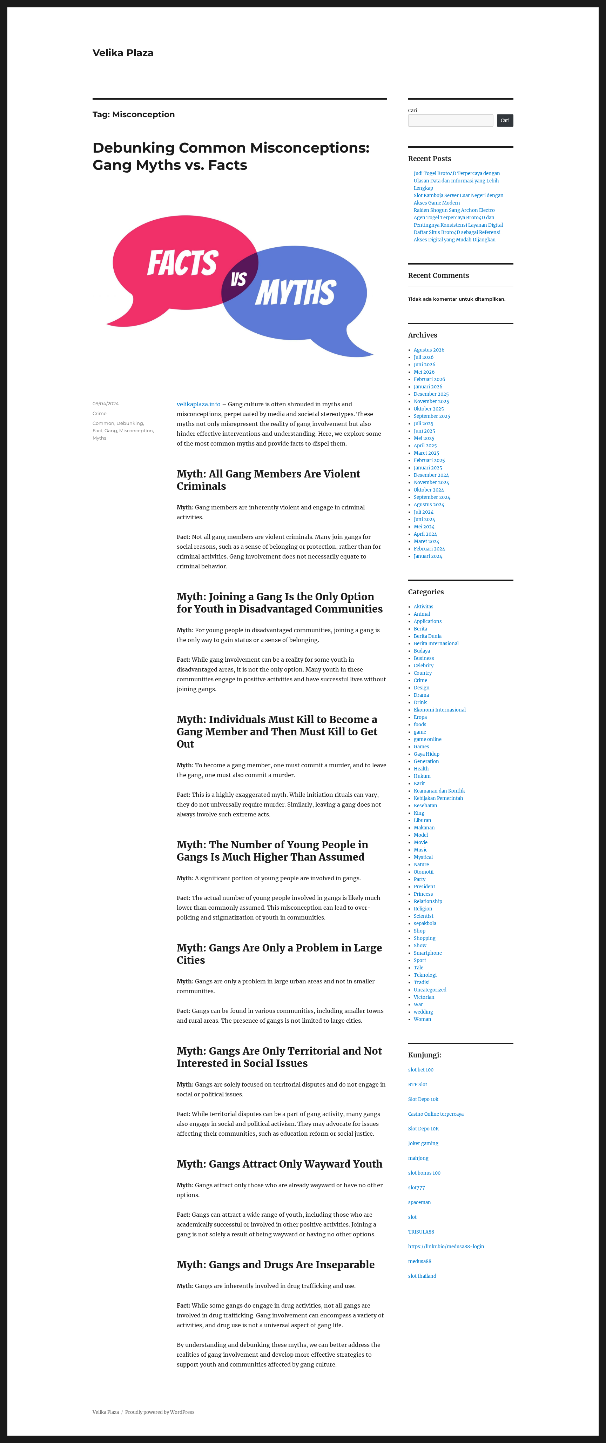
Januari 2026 (428, 387)
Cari (412, 111)
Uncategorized (430, 990)
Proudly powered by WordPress (160, 1412)
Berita (420, 629)
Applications (428, 621)
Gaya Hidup (426, 754)
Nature (421, 865)
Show (420, 946)
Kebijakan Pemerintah (438, 798)
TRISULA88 (421, 1232)
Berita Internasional (436, 644)
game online (428, 739)
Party (419, 879)
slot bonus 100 (424, 1173)
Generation (426, 761)
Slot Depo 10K (423, 1129)
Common (103, 423)
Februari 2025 (429, 460)
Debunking (129, 423)
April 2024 (425, 534)
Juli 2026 (424, 357)
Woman (422, 1019)
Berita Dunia (428, 636)
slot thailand (422, 1276)
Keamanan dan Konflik (439, 791)
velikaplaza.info (199, 404)
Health (421, 769)
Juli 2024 (423, 512)
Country (423, 673)
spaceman (419, 1202)
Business (424, 658)
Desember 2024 (431, 475)
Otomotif (424, 872)
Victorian (424, 997)
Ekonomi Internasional (440, 710)
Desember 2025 (431, 394)
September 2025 (432, 416)
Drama (421, 695)
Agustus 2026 (429, 350)
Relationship (428, 901)
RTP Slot (417, 1085)
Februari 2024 (429, 549)
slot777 (416, 1188)
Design (422, 688)
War (418, 1005)
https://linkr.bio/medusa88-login (446, 1247)
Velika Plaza (123, 53)
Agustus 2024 (429, 505)
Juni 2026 (425, 365)
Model (421, 835)
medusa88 (419, 1261)
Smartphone (428, 953)
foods (420, 725)
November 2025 (431, 402)
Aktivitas (423, 607)
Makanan (424, 828)
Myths (99, 438)
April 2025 (425, 446)
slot (412, 1217)
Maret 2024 (426, 542)
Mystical (423, 857)
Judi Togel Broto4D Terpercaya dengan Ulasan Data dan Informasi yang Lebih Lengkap (457, 181)
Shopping (425, 938)
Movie (420, 843)
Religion (423, 909)
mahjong (418, 1158)
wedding (423, 1012)
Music (420, 850)
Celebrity (423, 666)
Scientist (423, 916)
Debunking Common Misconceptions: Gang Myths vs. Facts (231, 156)
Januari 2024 (428, 556)
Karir (419, 784)
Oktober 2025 (429, 409)
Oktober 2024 (429, 490)
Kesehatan (425, 806)
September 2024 (432, 497)
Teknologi (425, 975)
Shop (419, 931)
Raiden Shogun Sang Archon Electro (454, 210)
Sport (420, 960)
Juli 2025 (423, 424)
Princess (423, 894)
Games (421, 747)
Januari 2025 (428, 468)
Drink (420, 703)
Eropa (420, 717)
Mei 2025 (424, 438)
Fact (97, 430)
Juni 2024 (424, 519)
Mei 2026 (424, 372)
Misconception (136, 430)
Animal (422, 614)
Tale (418, 968)
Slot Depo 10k (423, 1099)
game (420, 732)
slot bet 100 (420, 1070)
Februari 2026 (429, 379)
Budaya (422, 651)
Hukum (422, 776)
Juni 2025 (424, 431)
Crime (100, 413)
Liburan (422, 820)
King (419, 813)
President (424, 887)
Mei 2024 (424, 527)
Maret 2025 (426, 453)
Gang (111, 430)
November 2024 (431, 483)
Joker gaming (423, 1144)
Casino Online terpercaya (436, 1114)
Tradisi (422, 983)
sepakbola (425, 924)
